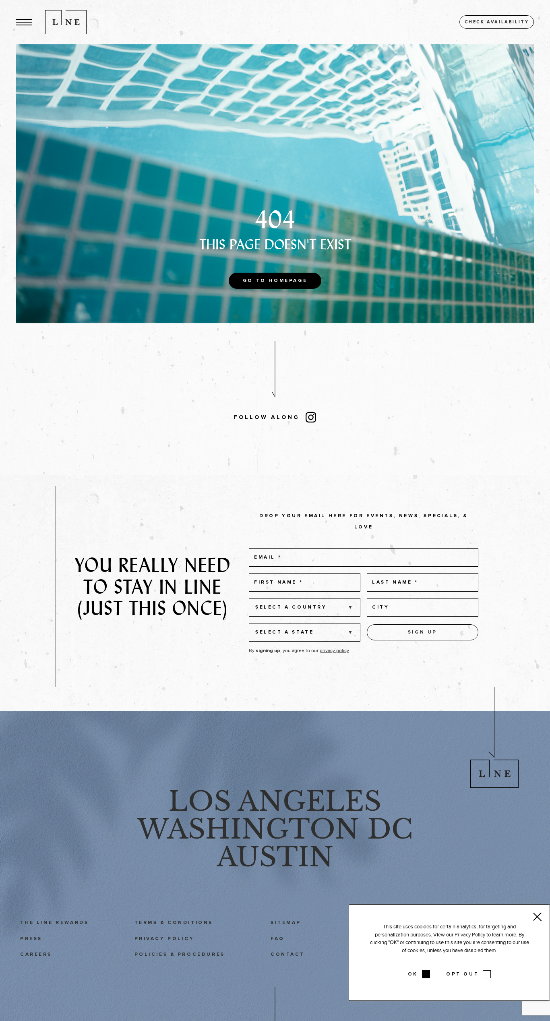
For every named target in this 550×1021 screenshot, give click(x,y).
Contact (288, 954)
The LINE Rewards (54, 922)
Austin (275, 857)
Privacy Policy (164, 938)
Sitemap (286, 922)
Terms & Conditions (173, 922)
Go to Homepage (275, 280)
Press (31, 938)
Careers (36, 954)
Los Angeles (275, 801)
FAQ (278, 938)
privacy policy (334, 650)
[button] (24, 22)
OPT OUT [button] (462, 974)
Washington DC (275, 829)
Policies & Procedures (179, 954)
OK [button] (413, 974)
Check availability (497, 22)
